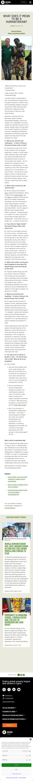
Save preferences (16, 773)
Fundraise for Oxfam (8, 711)
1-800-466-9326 (9, 698)
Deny (16, 769)
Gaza (8, 197)
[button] (30, 739)
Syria (6, 193)
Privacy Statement (22, 777)
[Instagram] (4, 690)
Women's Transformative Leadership (16, 33)
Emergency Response (16, 31)
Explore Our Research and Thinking (13, 719)
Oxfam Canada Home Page (5, 2)
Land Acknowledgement (8, 701)
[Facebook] (9, 690)
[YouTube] (19, 690)
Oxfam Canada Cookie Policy (12, 777)
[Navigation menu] (30, 2)
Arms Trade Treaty (20, 405)
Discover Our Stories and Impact (12, 715)
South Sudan (18, 195)
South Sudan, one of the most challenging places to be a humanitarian (17, 479)
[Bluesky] (14, 690)
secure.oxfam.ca (10, 508)
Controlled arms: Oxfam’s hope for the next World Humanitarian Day (17, 492)
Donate (24, 2)
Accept (16, 765)
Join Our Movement (8, 707)
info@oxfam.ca (8, 695)
